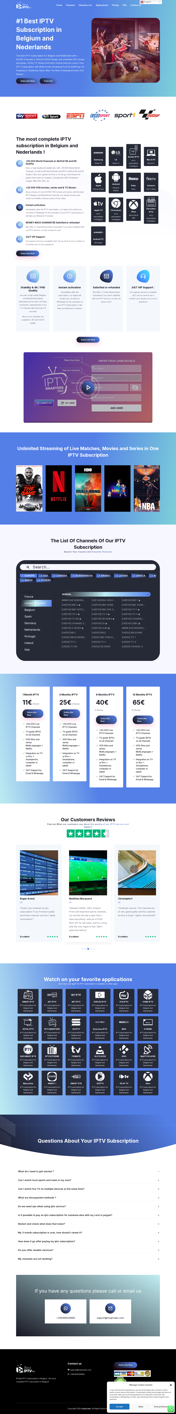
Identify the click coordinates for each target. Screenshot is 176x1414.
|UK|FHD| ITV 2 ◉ (71, 614)
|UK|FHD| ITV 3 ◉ (101, 614)
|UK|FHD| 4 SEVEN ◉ (72, 628)
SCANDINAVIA (84, 575)
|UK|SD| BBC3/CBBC (132, 632)
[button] (171, 1385)
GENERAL (66, 594)
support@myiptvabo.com (80, 1370)
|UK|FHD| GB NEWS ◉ (103, 618)
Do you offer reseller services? (35, 1250)
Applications (102, 5)
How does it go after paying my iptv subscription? (46, 1241)
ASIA (157, 575)
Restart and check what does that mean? (41, 1224)
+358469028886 (65, 1318)
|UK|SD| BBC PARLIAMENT (104, 637)
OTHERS (46, 580)
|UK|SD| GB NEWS (101, 646)
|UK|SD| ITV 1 (129, 637)
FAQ (125, 5)
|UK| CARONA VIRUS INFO (104, 600)
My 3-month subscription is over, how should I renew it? (50, 1232)
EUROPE (30, 575)
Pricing (115, 5)
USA (45, 575)
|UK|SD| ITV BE (69, 646)
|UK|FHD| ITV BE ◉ (71, 618)
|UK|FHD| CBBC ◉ (131, 623)
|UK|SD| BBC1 (69, 632)
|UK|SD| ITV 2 (69, 642)
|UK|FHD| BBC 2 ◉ (71, 605)
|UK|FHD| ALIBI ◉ (101, 628)
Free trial (48, 81)
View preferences (162, 1406)
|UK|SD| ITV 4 (129, 642)
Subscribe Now (28, 81)
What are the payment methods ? (37, 1197)
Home (59, 5)
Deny (141, 1406)
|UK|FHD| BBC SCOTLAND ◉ (74, 609)
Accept (119, 1406)
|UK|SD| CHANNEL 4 (132, 646)
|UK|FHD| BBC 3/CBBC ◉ (104, 605)
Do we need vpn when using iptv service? (42, 1206)
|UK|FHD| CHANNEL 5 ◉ (74, 623)
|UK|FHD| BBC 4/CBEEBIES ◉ (135, 605)
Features (70, 5)
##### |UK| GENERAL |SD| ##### (135, 628)
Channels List (85, 5)
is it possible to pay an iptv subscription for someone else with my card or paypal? (65, 1215)
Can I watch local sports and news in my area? (44, 1180)
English (147, 2)
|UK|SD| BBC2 (99, 632)
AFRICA (140, 575)
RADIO (29, 580)
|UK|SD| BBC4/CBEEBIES (74, 637)
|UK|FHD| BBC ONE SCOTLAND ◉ (104, 609)
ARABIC (106, 575)
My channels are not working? (35, 1258)
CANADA (61, 575)
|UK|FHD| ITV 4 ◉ (131, 614)
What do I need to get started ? (36, 1171)
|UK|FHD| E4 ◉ (99, 623)
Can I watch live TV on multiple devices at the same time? (51, 1189)
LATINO (123, 575)
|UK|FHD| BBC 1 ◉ (131, 600)
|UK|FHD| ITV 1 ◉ (131, 609)
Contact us (135, 5)
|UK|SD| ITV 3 (99, 642)
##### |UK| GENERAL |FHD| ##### (74, 600)
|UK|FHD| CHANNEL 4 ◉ (134, 618)
